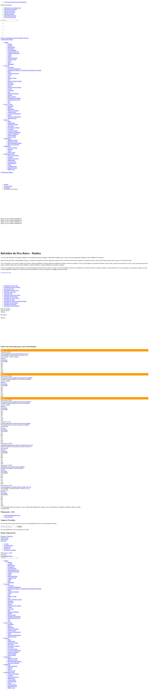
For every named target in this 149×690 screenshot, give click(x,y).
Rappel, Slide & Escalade (14, 81)
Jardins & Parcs (12, 112)
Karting (10, 86)
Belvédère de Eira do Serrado (12, 287)
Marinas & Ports (12, 118)
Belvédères (11, 106)
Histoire (10, 44)
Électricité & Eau (12, 168)
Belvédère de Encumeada (11, 303)
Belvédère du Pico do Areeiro (12, 295)
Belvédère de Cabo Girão (11, 285)
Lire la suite (4, 360)
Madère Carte (11, 169)
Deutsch (12, 11)
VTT (9, 101)
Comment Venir (12, 59)
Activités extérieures (13, 134)
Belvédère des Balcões (10, 304)
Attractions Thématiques (14, 117)
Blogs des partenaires (13, 144)
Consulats (10, 157)
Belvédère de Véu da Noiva (11, 298)
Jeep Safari (11, 84)
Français (12, 12)
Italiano (12, 14)
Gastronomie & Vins (13, 51)
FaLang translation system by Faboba (6, 272)
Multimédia (11, 64)
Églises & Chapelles (13, 110)
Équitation (10, 82)
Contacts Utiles (12, 161)
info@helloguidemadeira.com (12, 515)
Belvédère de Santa (9, 299)
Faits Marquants (12, 50)
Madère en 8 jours (12, 141)
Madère (6, 42)
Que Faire (7, 65)
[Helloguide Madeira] (7, 39)
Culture (10, 55)
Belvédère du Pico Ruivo (11, 296)
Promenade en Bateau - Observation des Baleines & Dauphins (24, 70)
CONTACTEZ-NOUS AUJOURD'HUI (15, 2)
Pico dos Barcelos (9, 289)
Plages (9, 72)
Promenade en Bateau (13, 127)
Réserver (6, 120)
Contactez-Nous (8, 517)
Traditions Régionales (13, 53)
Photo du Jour (11, 152)
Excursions (11, 67)
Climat (9, 61)
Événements (11, 48)
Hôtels (9, 121)
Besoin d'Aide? (12, 137)
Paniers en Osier (12, 78)
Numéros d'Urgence (13, 158)
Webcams (10, 149)
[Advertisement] (74, 203)
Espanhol (13, 15)
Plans (9, 62)
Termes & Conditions (10, 550)
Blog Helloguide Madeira (14, 143)
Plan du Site (7, 547)
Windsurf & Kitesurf (13, 93)
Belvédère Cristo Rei (10, 292)
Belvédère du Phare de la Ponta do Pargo (15, 301)
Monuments (11, 109)
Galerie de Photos (12, 147)
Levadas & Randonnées (14, 69)
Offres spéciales (12, 135)
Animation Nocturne (13, 73)
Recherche (7, 548)
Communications (12, 166)
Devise (9, 165)
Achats (9, 75)
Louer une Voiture (13, 130)
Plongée (10, 95)
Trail (9, 103)
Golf (9, 79)
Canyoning (11, 90)
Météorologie (11, 160)
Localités (10, 45)
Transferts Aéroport (13, 124)
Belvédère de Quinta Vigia (11, 290)
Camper (10, 89)
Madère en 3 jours (12, 140)
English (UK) (17, 8)
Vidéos (9, 151)
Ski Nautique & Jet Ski (14, 99)
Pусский (13, 17)
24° (27, 38)
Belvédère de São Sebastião (11, 306)
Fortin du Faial (8, 293)
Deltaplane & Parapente (14, 98)
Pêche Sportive (12, 96)
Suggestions (7, 138)
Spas (9, 76)
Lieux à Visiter (8, 104)
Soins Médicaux (12, 163)
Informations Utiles (9, 154)
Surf (9, 92)
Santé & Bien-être (12, 58)
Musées (10, 107)
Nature (9, 56)
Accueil (6, 544)
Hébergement (11, 47)
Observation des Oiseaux (14, 87)
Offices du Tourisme (13, 155)
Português (14, 9)
